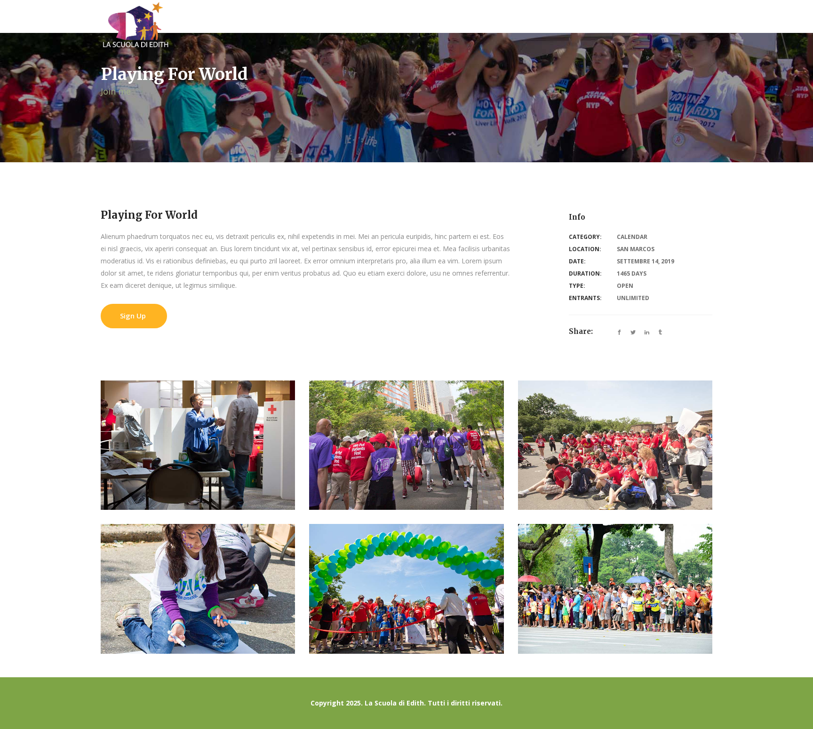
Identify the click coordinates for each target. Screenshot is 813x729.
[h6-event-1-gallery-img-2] (406, 445)
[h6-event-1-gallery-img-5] (406, 588)
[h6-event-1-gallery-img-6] (615, 588)
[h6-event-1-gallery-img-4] (198, 588)
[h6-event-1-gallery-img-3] (615, 445)
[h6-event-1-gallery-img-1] (198, 445)
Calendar (632, 237)
